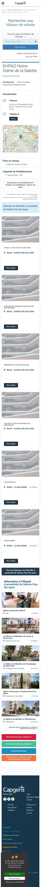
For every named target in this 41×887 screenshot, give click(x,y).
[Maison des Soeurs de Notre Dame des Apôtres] (20, 288)
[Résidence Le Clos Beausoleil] (20, 346)
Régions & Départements (27, 53)
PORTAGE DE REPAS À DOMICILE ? (19, 744)
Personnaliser (14, 878)
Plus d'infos (11, 268)
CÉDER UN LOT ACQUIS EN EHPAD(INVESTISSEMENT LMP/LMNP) (19, 758)
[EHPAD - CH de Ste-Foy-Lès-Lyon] (20, 229)
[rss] (12, 799)
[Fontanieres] (20, 522)
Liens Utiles (7, 839)
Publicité (11, 810)
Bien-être (7, 851)
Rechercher (20, 47)
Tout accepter (14, 874)
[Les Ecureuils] (20, 464)
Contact (11, 805)
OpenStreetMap (33, 152)
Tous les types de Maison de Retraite (20, 35)
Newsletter (12, 807)
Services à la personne (12, 843)
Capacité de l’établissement (14, 85)
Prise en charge (23, 82)
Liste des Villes (31, 56)
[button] (20, 136)
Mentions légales (33, 797)
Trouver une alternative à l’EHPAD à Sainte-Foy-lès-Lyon (23, 728)
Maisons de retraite (11, 831)
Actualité (6, 827)
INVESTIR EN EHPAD (19, 751)
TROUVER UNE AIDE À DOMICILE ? (19, 737)
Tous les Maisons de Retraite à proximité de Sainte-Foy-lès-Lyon (20, 571)
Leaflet (10, 152)
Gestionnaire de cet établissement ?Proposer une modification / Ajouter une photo (20, 185)
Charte (29, 800)
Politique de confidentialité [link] (14, 882)
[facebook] (5, 799)
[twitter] (8, 799)
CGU (28, 794)
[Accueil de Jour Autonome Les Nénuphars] (20, 405)
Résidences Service (11, 835)
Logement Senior (10, 847)
